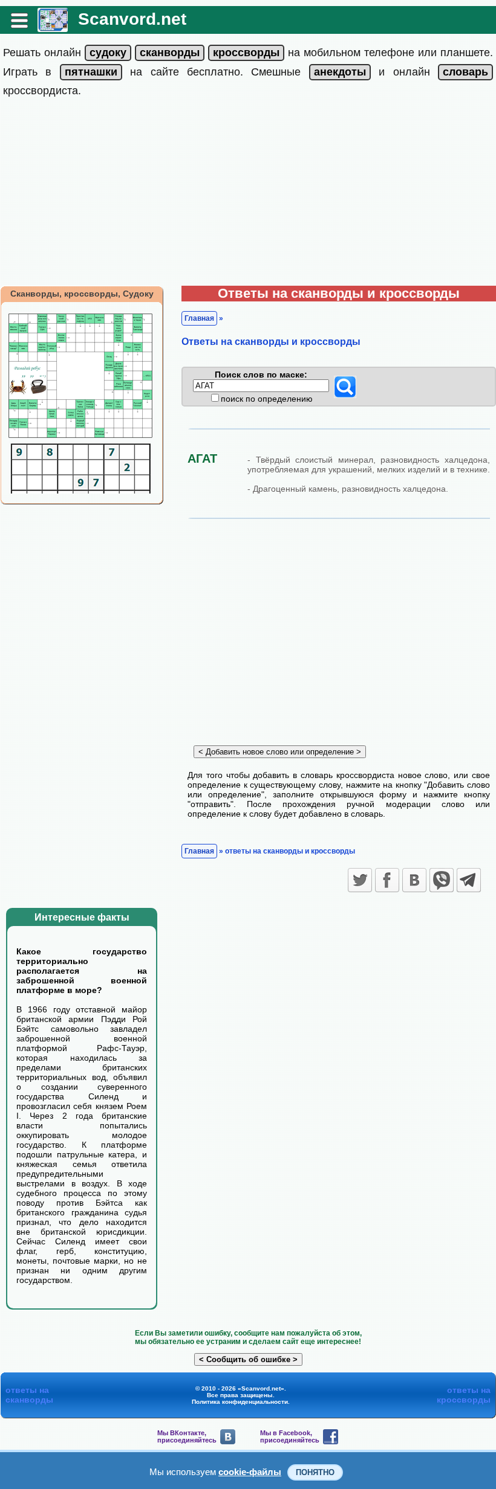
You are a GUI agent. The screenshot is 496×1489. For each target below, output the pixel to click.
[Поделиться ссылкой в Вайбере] (441, 880)
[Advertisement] (248, 195)
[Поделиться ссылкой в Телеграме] (469, 880)
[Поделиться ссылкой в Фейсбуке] (387, 880)
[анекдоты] (340, 72)
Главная (199, 318)
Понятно (315, 1472)
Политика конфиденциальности (240, 1401)
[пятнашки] (91, 72)
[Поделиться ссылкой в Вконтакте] (414, 880)
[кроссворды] (246, 53)
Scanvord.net (132, 19)
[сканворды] (169, 53)
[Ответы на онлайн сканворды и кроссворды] (52, 27)
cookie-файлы (249, 1472)
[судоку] (108, 53)
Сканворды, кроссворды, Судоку (82, 293)
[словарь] (465, 72)
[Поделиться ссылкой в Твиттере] (360, 880)
